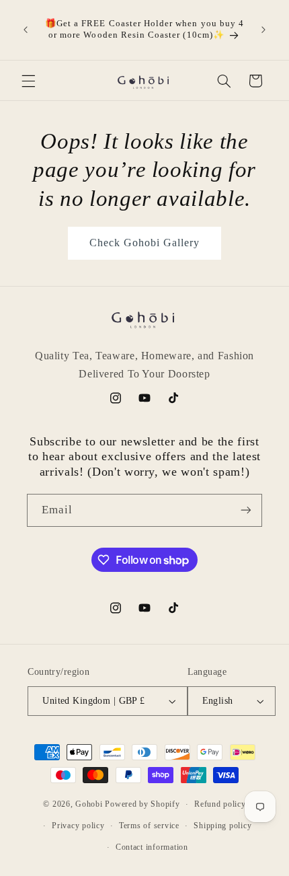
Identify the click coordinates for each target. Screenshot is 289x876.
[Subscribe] (246, 510)
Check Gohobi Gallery (144, 242)
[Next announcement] (263, 29)
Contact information (152, 847)
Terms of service (149, 826)
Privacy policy (78, 826)
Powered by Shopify (142, 804)
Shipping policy (222, 826)
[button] (28, 80)
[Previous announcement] (25, 29)
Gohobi (88, 804)
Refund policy (220, 804)
